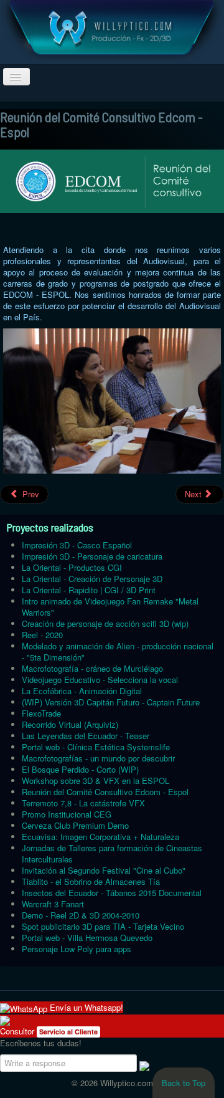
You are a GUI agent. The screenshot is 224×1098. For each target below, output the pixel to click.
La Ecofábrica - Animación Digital (82, 691)
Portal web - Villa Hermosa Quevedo (87, 937)
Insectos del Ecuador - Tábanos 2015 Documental (112, 893)
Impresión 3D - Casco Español (77, 545)
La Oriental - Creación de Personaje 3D (92, 579)
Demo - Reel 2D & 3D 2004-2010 (80, 915)
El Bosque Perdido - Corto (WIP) (80, 769)
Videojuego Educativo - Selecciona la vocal (100, 679)
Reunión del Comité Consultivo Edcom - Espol (105, 792)
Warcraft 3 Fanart (53, 904)
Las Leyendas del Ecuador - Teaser (85, 736)
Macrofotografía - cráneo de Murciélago (92, 668)
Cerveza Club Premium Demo (75, 825)
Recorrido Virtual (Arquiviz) (70, 724)
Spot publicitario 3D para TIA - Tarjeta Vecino (103, 926)
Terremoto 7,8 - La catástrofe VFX (83, 803)
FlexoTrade (41, 713)
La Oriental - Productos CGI (72, 567)
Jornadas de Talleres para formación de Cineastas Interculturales (112, 853)
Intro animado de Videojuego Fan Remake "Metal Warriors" (110, 606)
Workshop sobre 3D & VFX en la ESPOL (95, 780)
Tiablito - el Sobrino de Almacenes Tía (91, 881)
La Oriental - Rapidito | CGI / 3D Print (89, 590)
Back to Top (183, 1083)
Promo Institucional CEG (66, 814)
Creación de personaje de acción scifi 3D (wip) (105, 623)
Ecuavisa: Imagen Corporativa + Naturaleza (100, 837)
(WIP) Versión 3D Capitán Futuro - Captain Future (111, 702)
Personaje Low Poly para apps (76, 949)
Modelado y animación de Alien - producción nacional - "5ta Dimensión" (117, 651)
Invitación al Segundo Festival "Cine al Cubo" (103, 870)
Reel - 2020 (42, 635)
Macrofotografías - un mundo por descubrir (98, 758)
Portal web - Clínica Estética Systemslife (96, 747)
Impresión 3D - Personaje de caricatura (92, 556)
